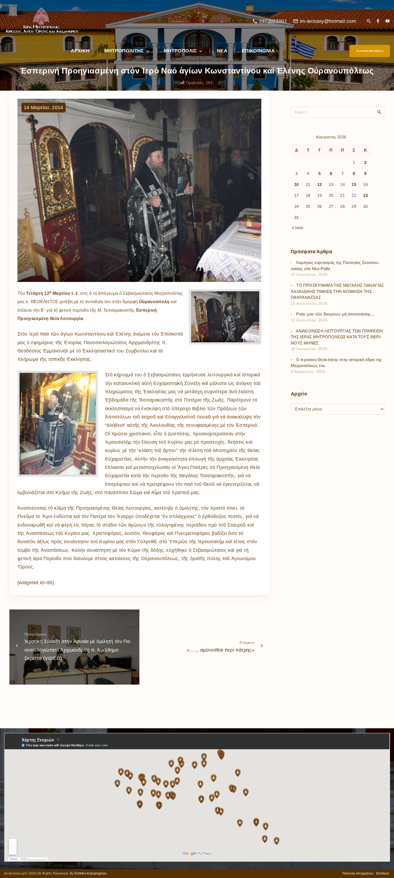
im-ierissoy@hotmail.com (328, 21)
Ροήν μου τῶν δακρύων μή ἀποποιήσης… (335, 314)
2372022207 (273, 21)
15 (354, 184)
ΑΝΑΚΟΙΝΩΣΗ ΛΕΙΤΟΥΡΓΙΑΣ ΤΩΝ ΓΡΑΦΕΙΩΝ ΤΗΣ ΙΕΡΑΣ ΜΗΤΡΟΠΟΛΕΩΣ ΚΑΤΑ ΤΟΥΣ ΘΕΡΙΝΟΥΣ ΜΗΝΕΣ (337, 337)
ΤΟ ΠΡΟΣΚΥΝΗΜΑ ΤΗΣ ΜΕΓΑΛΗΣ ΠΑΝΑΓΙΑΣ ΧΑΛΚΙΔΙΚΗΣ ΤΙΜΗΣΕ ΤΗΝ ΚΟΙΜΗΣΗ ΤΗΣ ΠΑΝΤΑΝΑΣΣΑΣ (337, 291)
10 (296, 184)
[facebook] (378, 21)
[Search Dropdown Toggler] (369, 21)
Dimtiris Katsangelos (90, 873)
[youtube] (387, 21)
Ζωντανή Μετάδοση (369, 50)
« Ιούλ (297, 227)
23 (365, 195)
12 (319, 184)
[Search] (379, 112)
